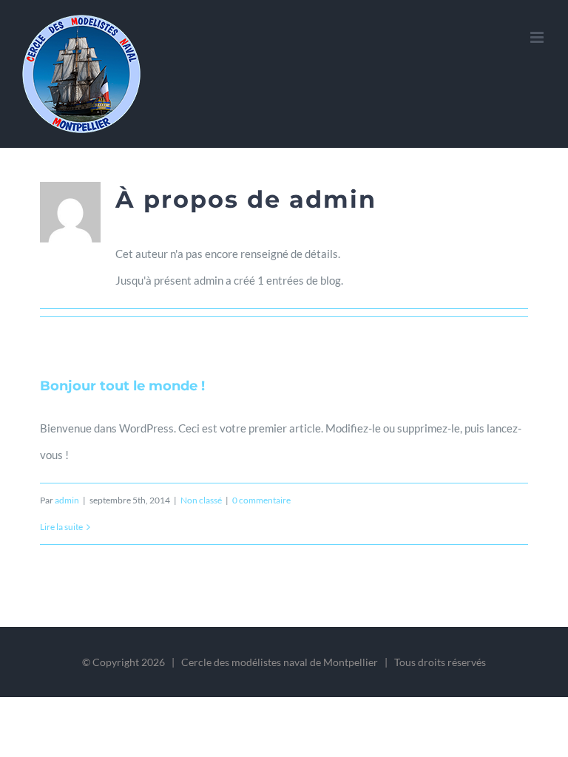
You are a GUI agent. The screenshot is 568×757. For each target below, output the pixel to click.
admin (67, 500)
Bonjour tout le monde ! (122, 386)
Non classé (201, 500)
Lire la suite (61, 526)
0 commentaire (261, 500)
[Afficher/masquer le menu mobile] (538, 37)
